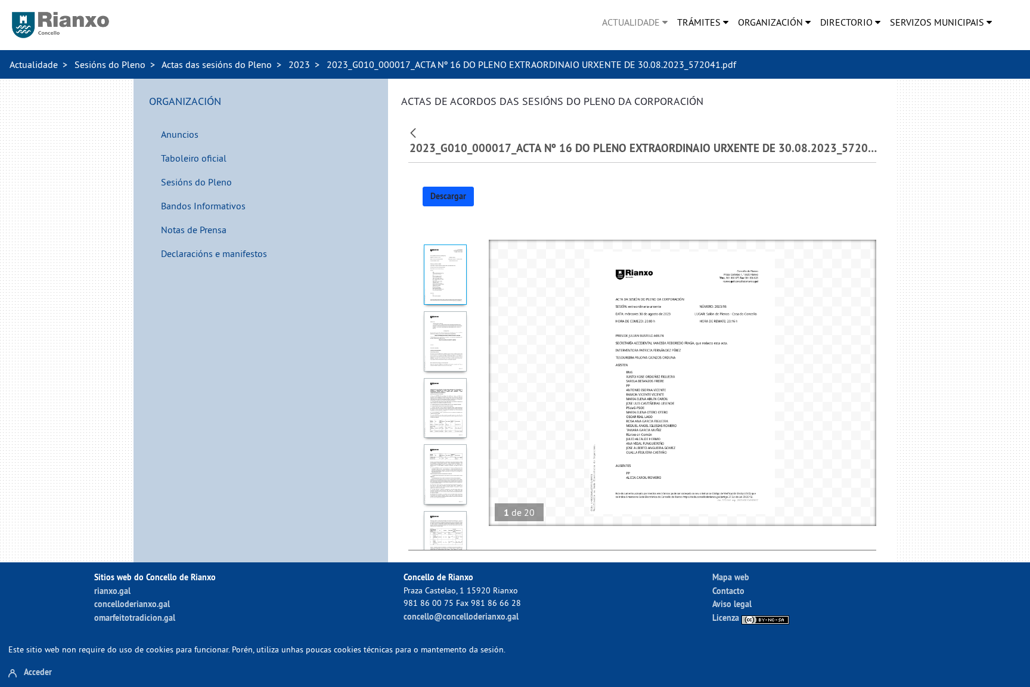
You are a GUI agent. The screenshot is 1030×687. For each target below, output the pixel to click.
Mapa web (730, 577)
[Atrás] (414, 132)
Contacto (728, 590)
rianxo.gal (112, 590)
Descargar (448, 196)
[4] (445, 474)
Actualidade (34, 64)
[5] (445, 541)
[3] (445, 408)
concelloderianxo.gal (132, 603)
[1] (445, 275)
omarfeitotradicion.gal (134, 617)
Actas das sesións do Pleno (217, 64)
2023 (299, 64)
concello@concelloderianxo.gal (461, 616)
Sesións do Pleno (110, 64)
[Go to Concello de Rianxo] (60, 25)
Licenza (727, 617)
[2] (445, 341)
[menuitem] (634, 22)
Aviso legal (732, 603)
